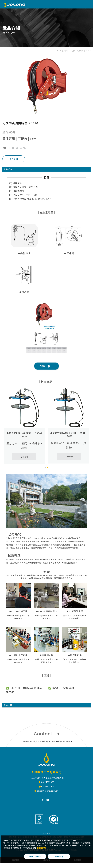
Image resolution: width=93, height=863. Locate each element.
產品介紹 (65, 51)
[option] (46, 86)
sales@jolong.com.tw (47, 790)
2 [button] (47, 467)
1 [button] (45, 467)
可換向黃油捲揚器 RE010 (81, 51)
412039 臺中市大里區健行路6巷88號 (46, 777)
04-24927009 (47, 782)
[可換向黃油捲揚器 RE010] (9, 148)
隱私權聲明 (41, 848)
